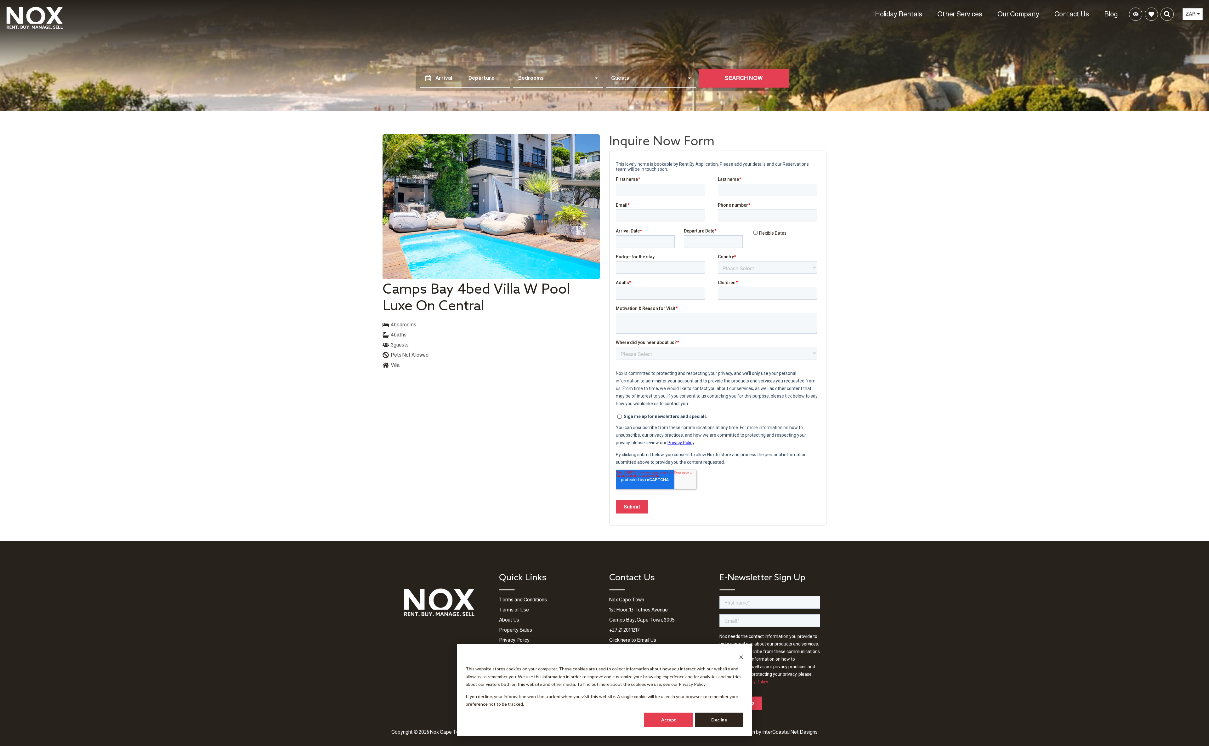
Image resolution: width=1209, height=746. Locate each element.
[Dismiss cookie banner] (741, 657)
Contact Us (1071, 14)
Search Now (744, 78)
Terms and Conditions (523, 599)
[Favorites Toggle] (1151, 14)
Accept (668, 719)
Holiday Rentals (898, 14)
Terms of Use (514, 609)
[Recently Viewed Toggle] (1135, 14)
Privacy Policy (692, 684)
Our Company (1018, 14)
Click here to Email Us (632, 640)
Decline (719, 719)
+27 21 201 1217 (624, 630)
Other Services (959, 14)
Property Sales (515, 630)
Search (1060, 14)
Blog (1111, 14)
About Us (509, 620)
